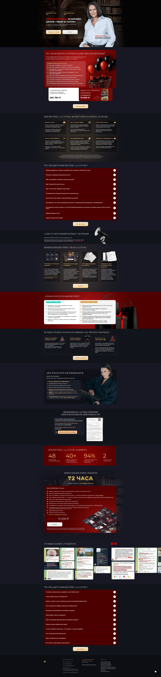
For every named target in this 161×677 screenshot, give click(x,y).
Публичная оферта (105, 671)
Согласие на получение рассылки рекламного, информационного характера (108, 669)
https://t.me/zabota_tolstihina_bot (89, 664)
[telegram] (45, 661)
